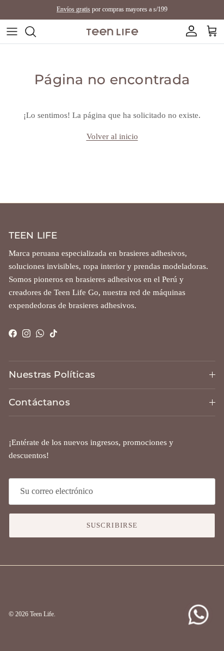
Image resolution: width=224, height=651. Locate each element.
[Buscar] (36, 31)
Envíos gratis (73, 9)
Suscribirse (111, 525)
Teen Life (42, 614)
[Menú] (12, 31)
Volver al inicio (112, 136)
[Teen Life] (112, 31)
